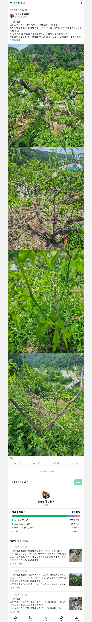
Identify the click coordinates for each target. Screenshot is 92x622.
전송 (78, 482)
